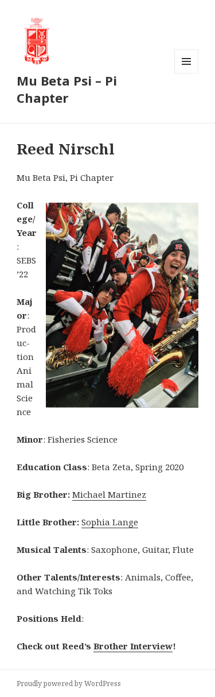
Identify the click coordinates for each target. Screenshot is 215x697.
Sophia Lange (109, 522)
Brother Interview (133, 646)
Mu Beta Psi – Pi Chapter (67, 89)
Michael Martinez (109, 494)
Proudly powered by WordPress (69, 683)
